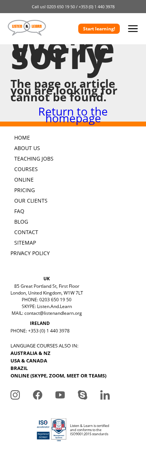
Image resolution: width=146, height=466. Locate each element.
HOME (22, 137)
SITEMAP (25, 242)
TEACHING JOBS (34, 158)
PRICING (24, 190)
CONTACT (26, 232)
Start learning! (99, 29)
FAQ (19, 211)
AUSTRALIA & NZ (30, 353)
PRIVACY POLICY (30, 253)
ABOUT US (27, 148)
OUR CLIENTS (31, 200)
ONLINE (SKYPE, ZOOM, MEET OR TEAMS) (58, 375)
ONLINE (24, 179)
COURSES (26, 169)
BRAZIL (19, 368)
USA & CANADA (28, 360)
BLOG (21, 221)
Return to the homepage (73, 115)
